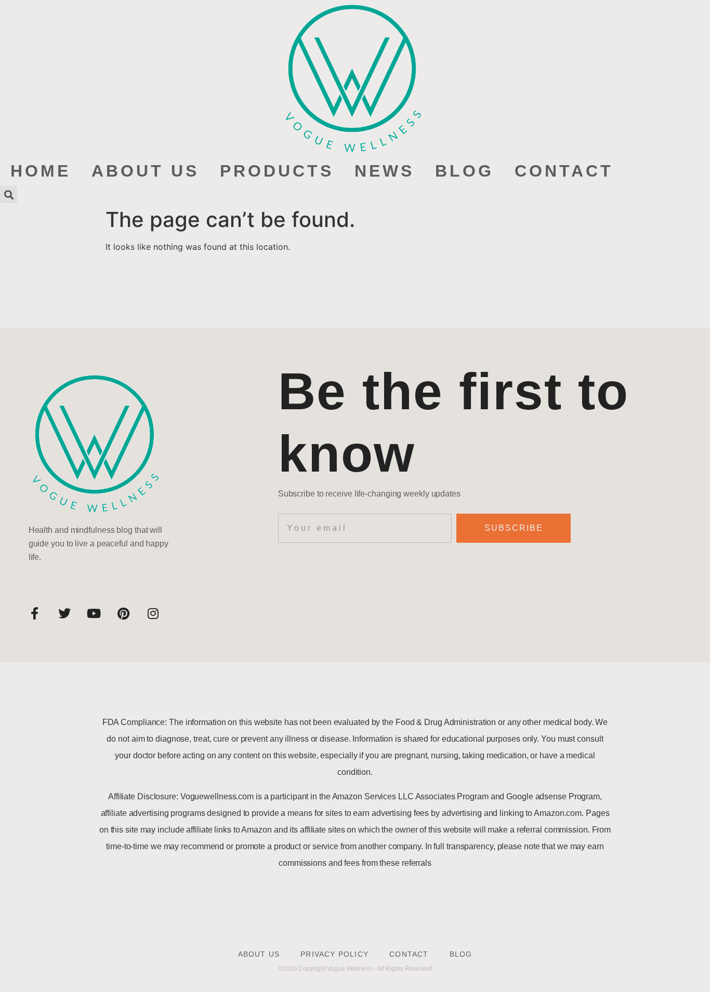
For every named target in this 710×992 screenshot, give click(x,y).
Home (40, 171)
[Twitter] (64, 613)
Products (277, 171)
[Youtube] (94, 613)
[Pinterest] (123, 613)
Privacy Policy (334, 954)
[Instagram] (153, 613)
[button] (8, 194)
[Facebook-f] (35, 613)
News (384, 171)
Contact (564, 171)
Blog (464, 171)
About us (145, 171)
